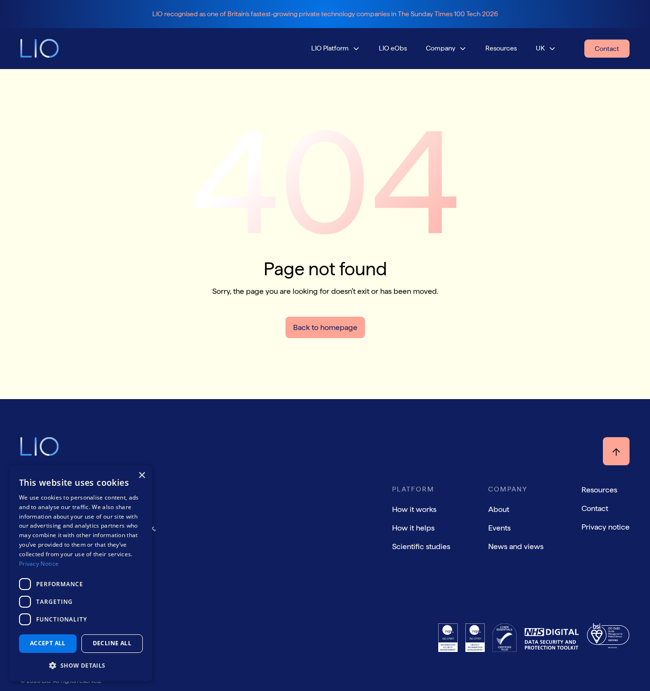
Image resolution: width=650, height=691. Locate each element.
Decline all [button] (112, 643)
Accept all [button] (48, 643)
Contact (594, 508)
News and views (515, 546)
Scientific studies (421, 546)
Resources (599, 489)
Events (499, 527)
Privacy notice (605, 526)
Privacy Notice (39, 564)
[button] (335, 48)
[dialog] (81, 573)
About (498, 509)
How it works (414, 509)
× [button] (141, 475)
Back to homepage (325, 327)
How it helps (413, 527)
